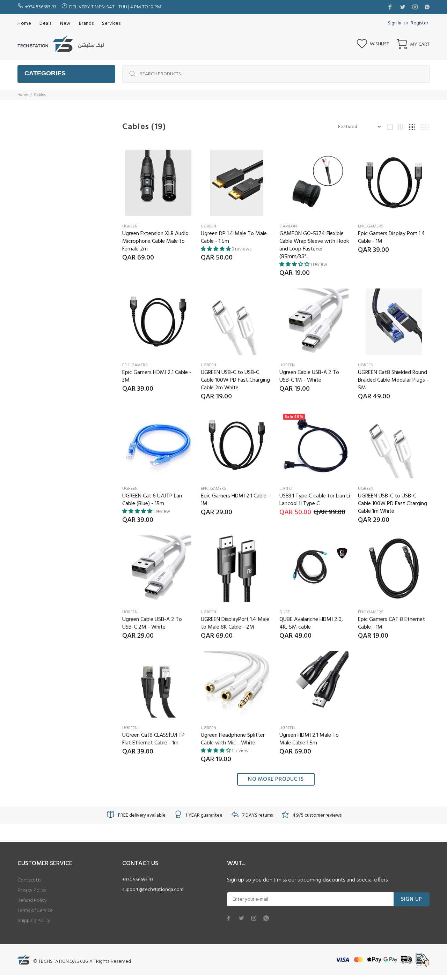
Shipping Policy (33, 921)
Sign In (394, 23)
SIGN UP (411, 899)
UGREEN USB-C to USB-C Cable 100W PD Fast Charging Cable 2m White (235, 380)
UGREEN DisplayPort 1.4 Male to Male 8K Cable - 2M (235, 623)
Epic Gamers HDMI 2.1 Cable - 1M (235, 500)
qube (284, 612)
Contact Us (29, 880)
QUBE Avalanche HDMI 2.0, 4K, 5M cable (311, 623)
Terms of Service (35, 911)
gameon (288, 226)
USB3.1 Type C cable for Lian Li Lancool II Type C (314, 500)
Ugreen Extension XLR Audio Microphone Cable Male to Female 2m (155, 241)
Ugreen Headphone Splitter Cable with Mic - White (233, 739)
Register (419, 23)
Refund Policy (32, 901)
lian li (285, 488)
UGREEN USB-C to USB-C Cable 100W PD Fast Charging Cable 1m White (392, 504)
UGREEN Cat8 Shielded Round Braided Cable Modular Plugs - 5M (393, 380)
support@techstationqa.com (152, 890)
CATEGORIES (45, 73)
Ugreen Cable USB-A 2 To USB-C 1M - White (309, 376)
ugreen (130, 226)
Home (22, 94)
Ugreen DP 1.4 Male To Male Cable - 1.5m (234, 237)
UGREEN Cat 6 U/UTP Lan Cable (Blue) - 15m (152, 500)
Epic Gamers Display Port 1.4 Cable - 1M (391, 237)
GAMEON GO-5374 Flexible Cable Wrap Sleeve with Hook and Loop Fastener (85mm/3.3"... (314, 245)
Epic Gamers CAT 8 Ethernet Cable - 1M (391, 623)
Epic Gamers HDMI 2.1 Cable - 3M (156, 376)
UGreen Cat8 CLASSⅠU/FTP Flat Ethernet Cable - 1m (153, 739)
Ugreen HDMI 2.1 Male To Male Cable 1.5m (309, 739)
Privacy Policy (31, 890)
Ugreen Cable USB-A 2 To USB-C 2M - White (152, 623)
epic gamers (370, 226)
